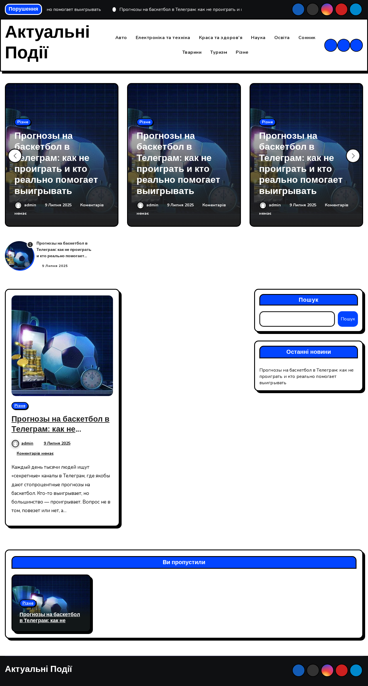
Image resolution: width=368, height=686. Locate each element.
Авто (121, 37)
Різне (242, 52)
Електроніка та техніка (163, 37)
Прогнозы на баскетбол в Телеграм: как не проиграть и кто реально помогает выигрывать (56, 163)
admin (30, 205)
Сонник (307, 37)
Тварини (192, 52)
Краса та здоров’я (221, 37)
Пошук (309, 300)
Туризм (218, 52)
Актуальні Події (47, 43)
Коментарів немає (35, 453)
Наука (258, 37)
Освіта (282, 37)
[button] (353, 156)
